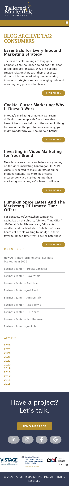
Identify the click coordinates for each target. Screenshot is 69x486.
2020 (7, 364)
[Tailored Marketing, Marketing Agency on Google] (55, 440)
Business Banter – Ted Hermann (23, 319)
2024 (7, 353)
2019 (7, 368)
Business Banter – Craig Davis (22, 305)
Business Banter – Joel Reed (21, 290)
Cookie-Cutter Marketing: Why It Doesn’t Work (34, 107)
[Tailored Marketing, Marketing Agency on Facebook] (41, 440)
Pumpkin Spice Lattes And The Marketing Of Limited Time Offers (34, 206)
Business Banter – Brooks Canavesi (25, 269)
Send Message (34, 426)
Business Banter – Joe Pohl (20, 326)
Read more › (53, 93)
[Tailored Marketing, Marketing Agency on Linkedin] (14, 440)
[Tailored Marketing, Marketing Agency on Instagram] (28, 440)
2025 (7, 349)
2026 (7, 345)
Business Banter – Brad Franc (22, 283)
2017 (7, 376)
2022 (7, 361)
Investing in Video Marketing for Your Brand (33, 153)
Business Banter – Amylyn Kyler (23, 297)
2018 (7, 372)
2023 (7, 357)
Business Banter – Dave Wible (22, 276)
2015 (7, 384)
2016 (7, 380)
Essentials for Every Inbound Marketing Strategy (32, 52)
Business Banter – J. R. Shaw (21, 312)
